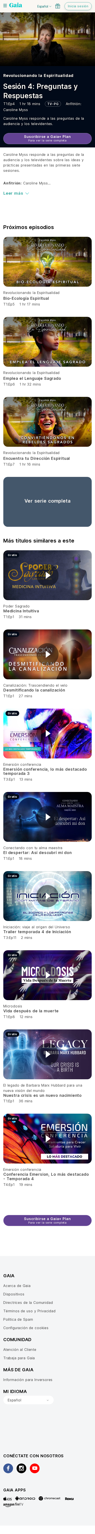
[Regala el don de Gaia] (57, 6)
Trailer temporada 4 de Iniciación (37, 931)
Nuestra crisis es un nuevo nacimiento (42, 1095)
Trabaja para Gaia (19, 1358)
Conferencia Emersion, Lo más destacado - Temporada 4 (46, 1176)
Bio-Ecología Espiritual (26, 298)
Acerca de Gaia (17, 1285)
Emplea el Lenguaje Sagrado (32, 378)
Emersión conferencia (22, 764)
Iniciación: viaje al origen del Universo (36, 927)
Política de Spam (18, 1319)
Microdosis (12, 1006)
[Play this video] (47, 575)
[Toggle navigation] (5, 5)
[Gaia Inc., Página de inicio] (15, 5)
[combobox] (28, 1400)
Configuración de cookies (26, 1328)
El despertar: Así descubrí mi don (37, 852)
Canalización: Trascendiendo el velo (35, 685)
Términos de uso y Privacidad (29, 1311)
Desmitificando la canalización (34, 690)
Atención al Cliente (19, 1349)
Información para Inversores (28, 1379)
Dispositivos (14, 1294)
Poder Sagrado (16, 606)
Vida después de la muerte (31, 1011)
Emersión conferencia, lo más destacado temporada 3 (45, 771)
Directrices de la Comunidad (28, 1302)
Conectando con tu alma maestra (33, 848)
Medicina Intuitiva (21, 611)
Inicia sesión (78, 6)
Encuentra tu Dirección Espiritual (36, 458)
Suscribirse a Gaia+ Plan (47, 138)
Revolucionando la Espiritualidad (38, 75)
